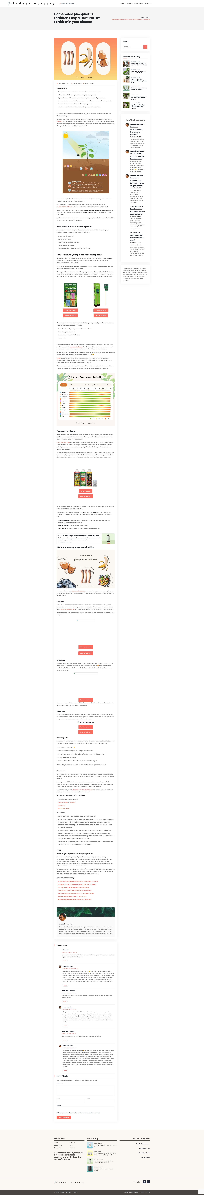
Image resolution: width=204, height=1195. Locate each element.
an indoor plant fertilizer (64, 207)
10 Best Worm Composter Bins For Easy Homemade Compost (78, 881)
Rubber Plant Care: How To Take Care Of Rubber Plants (139, 64)
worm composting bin (68, 609)
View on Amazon (70, 310)
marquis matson (64, 83)
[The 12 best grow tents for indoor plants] (90, 1169)
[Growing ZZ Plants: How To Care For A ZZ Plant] (126, 71)
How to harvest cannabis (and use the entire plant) (137, 156)
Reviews (147, 3)
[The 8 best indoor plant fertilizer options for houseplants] (90, 1161)
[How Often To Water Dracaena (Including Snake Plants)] (126, 79)
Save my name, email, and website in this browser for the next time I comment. (79, 1113)
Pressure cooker (63, 802)
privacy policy (145, 1192)
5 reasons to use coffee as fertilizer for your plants (74, 890)
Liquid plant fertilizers (63, 442)
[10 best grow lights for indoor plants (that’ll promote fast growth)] (90, 1153)
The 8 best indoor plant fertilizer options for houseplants (103, 1162)
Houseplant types (144, 1153)
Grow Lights (138, 3)
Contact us (57, 1148)
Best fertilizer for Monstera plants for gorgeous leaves (76, 893)
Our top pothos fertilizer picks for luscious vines (73, 887)
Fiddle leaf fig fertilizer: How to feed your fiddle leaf (74, 899)
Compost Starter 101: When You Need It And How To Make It (77, 884)
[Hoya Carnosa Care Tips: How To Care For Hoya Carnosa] (126, 105)
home (122, 3)
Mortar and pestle (63, 808)
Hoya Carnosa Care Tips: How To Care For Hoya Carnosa (138, 106)
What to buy (58, 1145)
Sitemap (72, 1148)
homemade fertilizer (78, 591)
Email (89, 1098)
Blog (71, 1145)
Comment (60, 1083)
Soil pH (59, 358)
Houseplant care (144, 1148)
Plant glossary (145, 1157)
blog (147, 17)
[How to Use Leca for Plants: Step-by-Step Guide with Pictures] (126, 96)
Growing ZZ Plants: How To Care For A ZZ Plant (138, 72)
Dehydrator (61, 805)
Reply (64, 960)
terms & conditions (131, 1192)
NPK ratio (59, 121)
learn (129, 3)
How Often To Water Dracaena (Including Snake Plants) (139, 80)
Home (142, 17)
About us (72, 1142)
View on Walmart (70, 315)
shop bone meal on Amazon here (83, 790)
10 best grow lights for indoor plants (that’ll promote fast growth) (105, 1154)
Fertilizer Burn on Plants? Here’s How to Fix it (72, 896)
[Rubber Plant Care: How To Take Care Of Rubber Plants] (126, 63)
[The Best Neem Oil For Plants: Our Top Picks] (90, 1145)
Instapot (72, 802)
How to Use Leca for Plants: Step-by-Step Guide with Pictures (139, 97)
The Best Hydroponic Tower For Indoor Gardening (139, 88)
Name (59, 1098)
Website (59, 1105)
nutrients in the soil (76, 347)
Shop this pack (86, 491)
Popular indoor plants (143, 1144)
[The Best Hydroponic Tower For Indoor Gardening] (126, 88)
